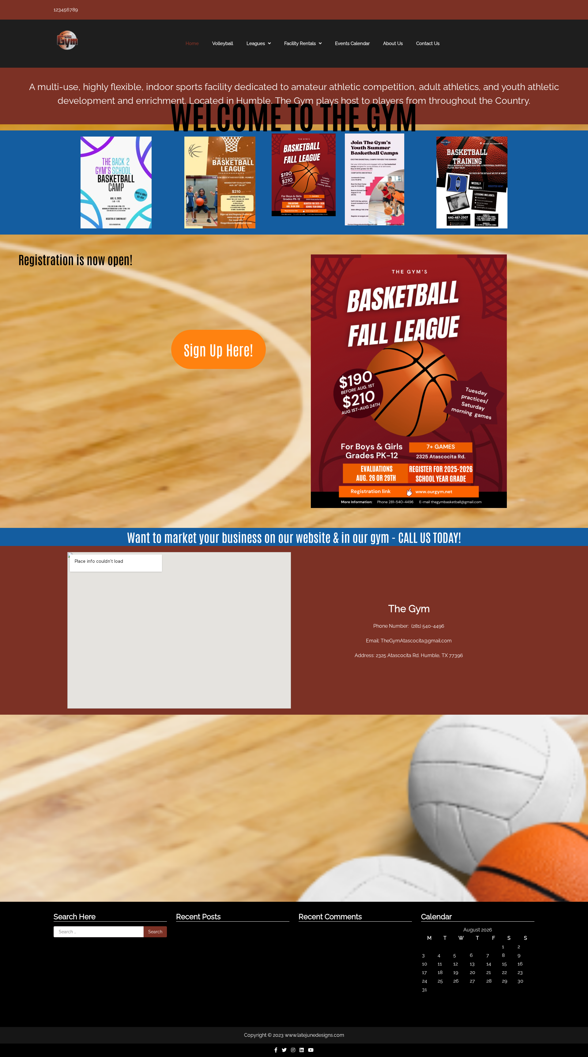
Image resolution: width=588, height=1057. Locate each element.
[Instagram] (293, 1050)
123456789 (66, 10)
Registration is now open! (75, 259)
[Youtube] (311, 1050)
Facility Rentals (300, 43)
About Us (393, 43)
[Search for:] (99, 931)
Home (192, 43)
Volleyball (222, 43)
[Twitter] (284, 1050)
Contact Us (427, 43)
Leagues (256, 43)
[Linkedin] (302, 1050)
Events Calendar (352, 43)
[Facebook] (276, 1050)
